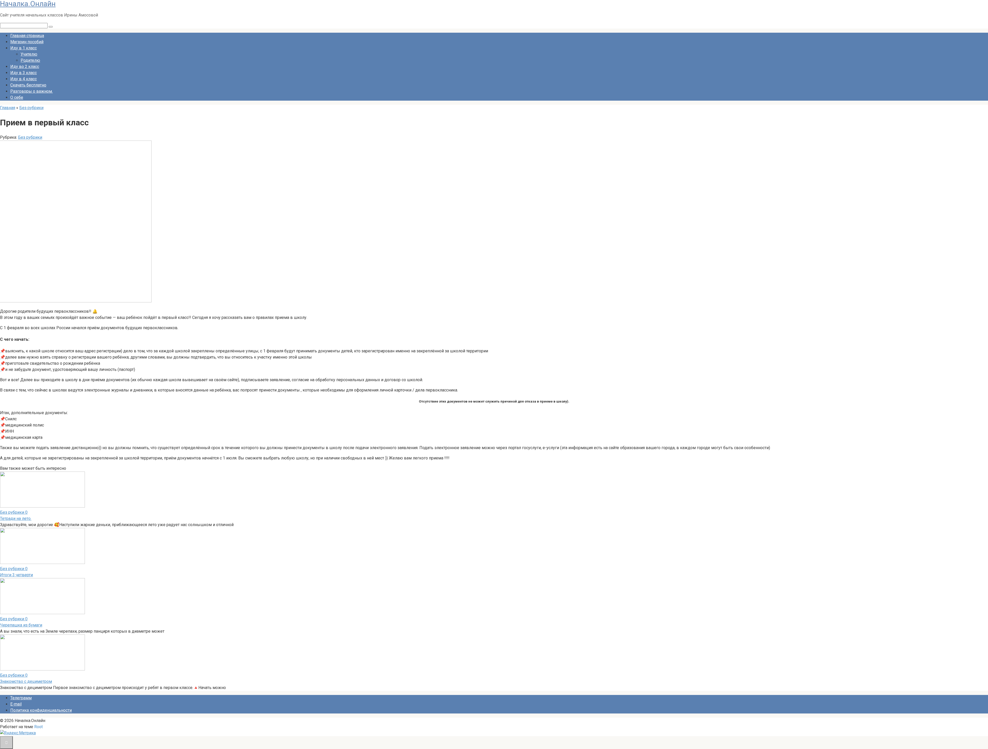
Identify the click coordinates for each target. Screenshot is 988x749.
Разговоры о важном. (31, 91)
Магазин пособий (26, 41)
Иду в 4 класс (23, 78)
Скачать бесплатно (28, 85)
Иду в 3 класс (23, 72)
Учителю (29, 54)
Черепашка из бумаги (21, 625)
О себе (16, 97)
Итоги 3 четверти (16, 574)
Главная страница (27, 35)
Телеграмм (21, 697)
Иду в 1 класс (23, 48)
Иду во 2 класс (24, 66)
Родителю (30, 60)
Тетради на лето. (15, 518)
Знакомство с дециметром (26, 681)
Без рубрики (30, 137)
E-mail (16, 704)
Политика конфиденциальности (41, 710)
